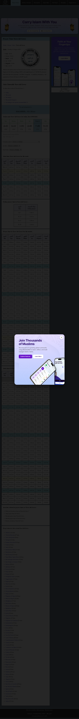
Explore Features (25, 356)
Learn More (38, 356)
